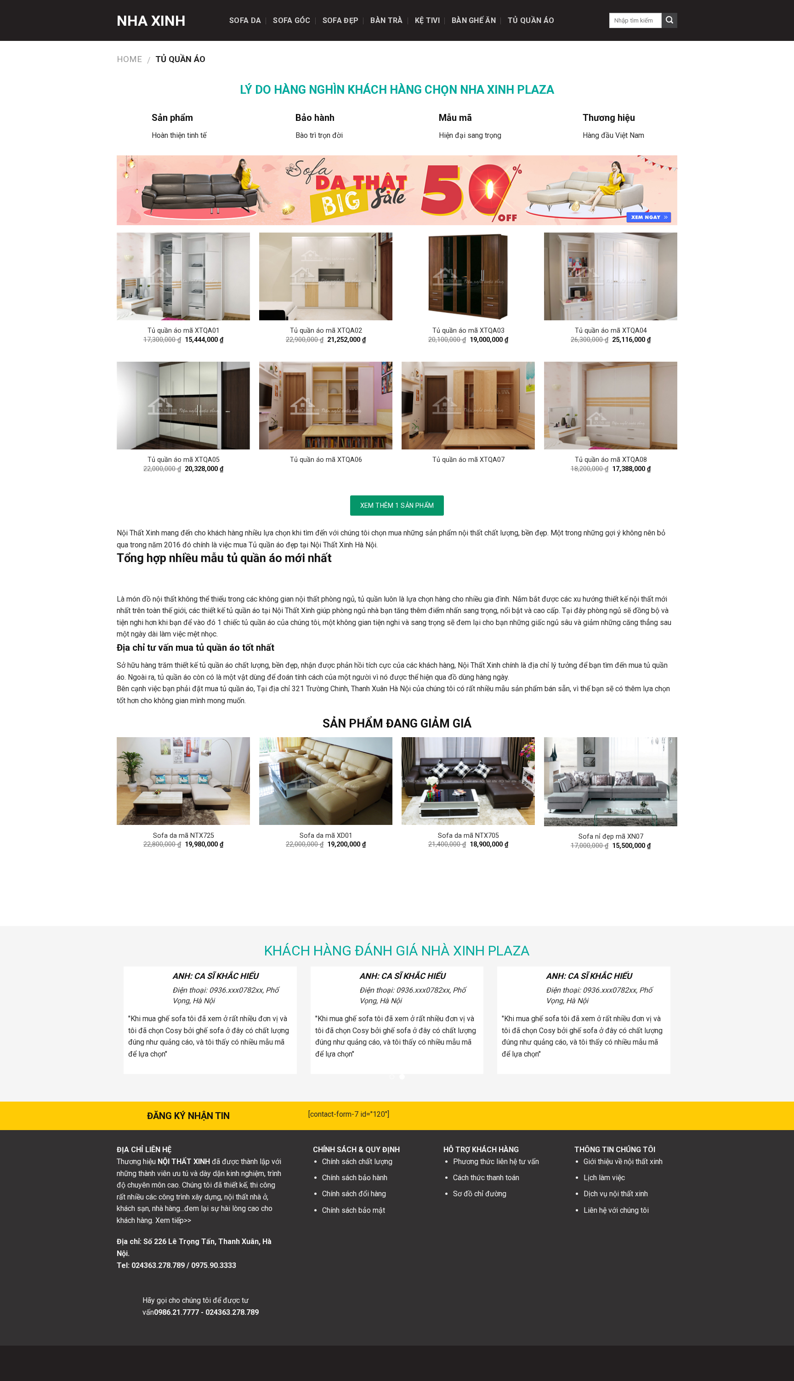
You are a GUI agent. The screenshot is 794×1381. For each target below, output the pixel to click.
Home (129, 59)
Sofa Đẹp (341, 20)
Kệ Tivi (427, 20)
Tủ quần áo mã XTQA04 (611, 331)
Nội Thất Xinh (138, 533)
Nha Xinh (151, 20)
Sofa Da (245, 20)
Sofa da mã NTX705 (468, 836)
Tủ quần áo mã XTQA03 (468, 331)
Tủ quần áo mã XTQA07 (468, 460)
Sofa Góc (292, 20)
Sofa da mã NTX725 (183, 836)
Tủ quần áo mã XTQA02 (326, 331)
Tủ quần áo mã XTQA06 (326, 460)
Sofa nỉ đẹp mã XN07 (610, 837)
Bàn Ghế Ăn (474, 20)
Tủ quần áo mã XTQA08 (611, 460)
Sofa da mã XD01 (326, 836)
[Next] (659, 796)
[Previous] (135, 796)
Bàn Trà (386, 20)
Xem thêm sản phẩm (397, 505)
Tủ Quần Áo (531, 20)
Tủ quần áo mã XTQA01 (183, 331)
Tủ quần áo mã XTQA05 (183, 460)
